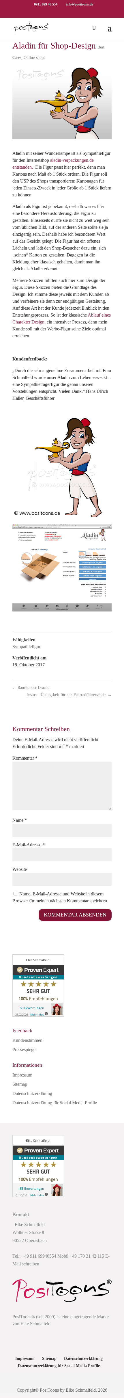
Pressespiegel (24, 1049)
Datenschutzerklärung (32, 1093)
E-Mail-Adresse (28, 844)
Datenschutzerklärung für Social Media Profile (54, 1102)
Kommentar (24, 758)
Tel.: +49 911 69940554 (34, 1256)
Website (19, 869)
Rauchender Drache (30, 687)
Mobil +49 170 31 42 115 (80, 1256)
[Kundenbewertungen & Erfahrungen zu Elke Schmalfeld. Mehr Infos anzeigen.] (38, 1015)
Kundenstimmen (27, 1040)
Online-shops (34, 57)
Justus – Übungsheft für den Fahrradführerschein (69, 695)
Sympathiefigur (26, 646)
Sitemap (19, 1084)
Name (19, 820)
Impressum (22, 1074)
